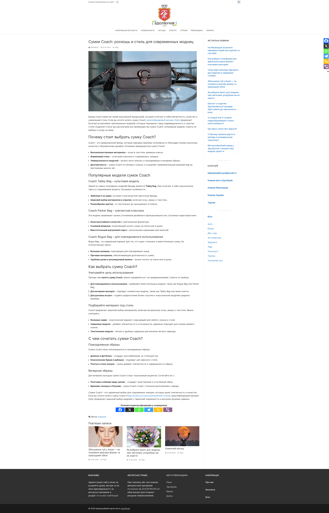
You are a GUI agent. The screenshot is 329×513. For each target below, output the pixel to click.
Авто (210, 224)
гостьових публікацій (107, 495)
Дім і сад (212, 233)
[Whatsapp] (139, 409)
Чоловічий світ (215, 260)
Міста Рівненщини (177, 475)
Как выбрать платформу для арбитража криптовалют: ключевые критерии (222, 61)
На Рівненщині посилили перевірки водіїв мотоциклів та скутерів (224, 50)
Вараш (169, 491)
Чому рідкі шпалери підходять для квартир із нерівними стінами (223, 73)
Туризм (211, 256)
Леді (116, 47)
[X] (129, 409)
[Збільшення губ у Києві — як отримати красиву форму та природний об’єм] (105, 436)
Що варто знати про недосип (222, 128)
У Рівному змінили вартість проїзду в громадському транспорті (221, 137)
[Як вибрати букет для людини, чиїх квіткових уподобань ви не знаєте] (144, 436)
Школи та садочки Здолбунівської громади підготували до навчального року (222, 107)
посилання (132, 489)
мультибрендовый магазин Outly (163, 120)
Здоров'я (212, 242)
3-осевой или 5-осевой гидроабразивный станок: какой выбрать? (221, 120)
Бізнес (211, 228)
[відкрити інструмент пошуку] (117, 2)
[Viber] (167, 409)
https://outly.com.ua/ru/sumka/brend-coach (148, 395)
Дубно (169, 496)
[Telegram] (148, 409)
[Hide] (328, 71)
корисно (102, 416)
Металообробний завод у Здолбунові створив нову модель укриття (221, 148)
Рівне (169, 482)
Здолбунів (171, 487)
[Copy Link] (158, 409)
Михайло (94, 47)
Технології (213, 251)
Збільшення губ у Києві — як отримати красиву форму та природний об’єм (104, 452)
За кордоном (214, 237)
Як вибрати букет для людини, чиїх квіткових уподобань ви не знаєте (144, 452)
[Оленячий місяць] (182, 436)
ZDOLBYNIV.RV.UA (151, 489)
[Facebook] (239, 2)
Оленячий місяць (174, 448)
